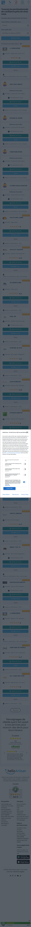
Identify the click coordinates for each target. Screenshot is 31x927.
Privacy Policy (24, 494)
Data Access (15, 494)
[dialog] (15, 463)
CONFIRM (9, 488)
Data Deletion (6, 494)
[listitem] (15, 460)
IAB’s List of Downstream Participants (12, 452)
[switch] (24, 464)
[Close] (27, 432)
